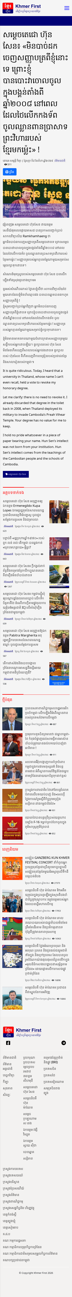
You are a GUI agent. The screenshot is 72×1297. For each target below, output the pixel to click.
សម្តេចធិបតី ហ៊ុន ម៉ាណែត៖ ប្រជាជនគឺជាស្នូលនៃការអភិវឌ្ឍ (45, 989)
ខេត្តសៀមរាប (10, 1227)
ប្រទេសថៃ (49, 1075)
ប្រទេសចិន (50, 1069)
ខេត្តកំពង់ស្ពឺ (9, 1214)
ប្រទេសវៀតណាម (54, 1082)
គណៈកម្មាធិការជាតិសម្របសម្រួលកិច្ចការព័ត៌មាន (30, 1253)
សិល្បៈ (7, 1095)
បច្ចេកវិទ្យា (8, 1075)
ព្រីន (11, 172)
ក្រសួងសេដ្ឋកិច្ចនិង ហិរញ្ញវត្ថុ (18, 1208)
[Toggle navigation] (66, 8)
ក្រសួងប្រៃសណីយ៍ (13, 1188)
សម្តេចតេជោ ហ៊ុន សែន (30, 1089)
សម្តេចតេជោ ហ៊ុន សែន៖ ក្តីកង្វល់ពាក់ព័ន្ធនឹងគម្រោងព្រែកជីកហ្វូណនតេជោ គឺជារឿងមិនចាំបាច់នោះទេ (24, 570)
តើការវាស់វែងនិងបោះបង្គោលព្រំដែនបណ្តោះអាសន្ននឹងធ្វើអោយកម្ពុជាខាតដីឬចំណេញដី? (22, 667)
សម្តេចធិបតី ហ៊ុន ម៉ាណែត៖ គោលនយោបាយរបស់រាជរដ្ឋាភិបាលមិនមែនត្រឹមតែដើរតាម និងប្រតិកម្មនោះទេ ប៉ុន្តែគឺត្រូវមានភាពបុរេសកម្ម (46, 925)
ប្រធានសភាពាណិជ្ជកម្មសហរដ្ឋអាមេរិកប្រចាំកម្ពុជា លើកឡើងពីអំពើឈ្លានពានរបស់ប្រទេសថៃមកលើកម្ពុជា (46, 712)
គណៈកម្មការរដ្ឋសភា (14, 1240)
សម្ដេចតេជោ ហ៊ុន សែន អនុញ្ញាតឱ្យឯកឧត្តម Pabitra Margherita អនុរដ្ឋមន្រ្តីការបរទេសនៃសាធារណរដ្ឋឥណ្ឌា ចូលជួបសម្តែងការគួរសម (24, 638)
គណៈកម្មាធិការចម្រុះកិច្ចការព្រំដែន (22, 1247)
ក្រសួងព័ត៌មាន (11, 1195)
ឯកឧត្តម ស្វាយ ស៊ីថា (29, 1143)
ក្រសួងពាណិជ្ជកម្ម (13, 1201)
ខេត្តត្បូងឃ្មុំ (9, 1221)
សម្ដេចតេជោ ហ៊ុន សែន (17, 474)
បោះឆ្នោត (28, 1152)
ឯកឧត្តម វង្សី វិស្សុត (30, 1131)
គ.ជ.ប (6, 1234)
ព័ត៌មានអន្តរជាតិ (7, 1066)
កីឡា (5, 1082)
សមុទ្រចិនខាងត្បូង (52, 1090)
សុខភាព (7, 1088)
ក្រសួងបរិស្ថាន (11, 1182)
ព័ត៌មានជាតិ (60, 160)
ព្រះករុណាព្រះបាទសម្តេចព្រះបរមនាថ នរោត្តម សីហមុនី (29, 1069)
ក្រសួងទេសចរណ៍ (13, 1175)
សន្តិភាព (28, 1158)
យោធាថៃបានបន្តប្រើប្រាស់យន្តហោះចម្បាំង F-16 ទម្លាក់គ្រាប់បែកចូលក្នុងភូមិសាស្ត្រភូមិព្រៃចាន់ (45, 822)
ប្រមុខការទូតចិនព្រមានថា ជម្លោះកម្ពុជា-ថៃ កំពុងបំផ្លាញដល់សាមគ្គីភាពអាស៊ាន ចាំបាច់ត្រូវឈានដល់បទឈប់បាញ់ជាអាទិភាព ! (47, 741)
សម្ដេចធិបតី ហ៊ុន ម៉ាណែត (30, 1102)
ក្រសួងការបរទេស (13, 1169)
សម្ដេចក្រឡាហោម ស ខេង (29, 1118)
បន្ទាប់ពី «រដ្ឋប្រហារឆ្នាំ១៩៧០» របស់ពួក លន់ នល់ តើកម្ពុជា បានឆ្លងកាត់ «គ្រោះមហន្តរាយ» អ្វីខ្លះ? (23, 542)
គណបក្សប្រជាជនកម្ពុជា (16, 1260)
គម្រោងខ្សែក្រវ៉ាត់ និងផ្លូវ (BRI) (53, 1059)
